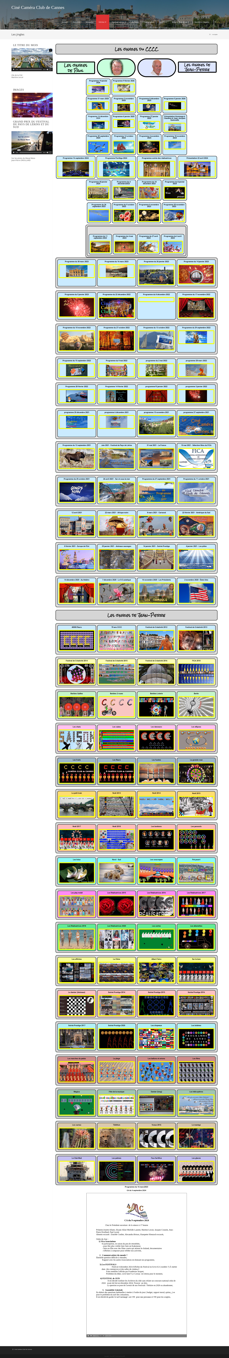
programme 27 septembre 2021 (196, 412)
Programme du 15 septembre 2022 (77, 361)
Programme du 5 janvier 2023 (77, 294)
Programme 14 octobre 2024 (123, 137)
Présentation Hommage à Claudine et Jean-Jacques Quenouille (174, 118)
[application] (32, 59)
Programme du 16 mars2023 (136, 1187)
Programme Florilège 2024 (116, 158)
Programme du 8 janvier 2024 (175, 183)
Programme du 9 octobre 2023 (124, 206)
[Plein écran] (50, 69)
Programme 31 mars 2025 (98, 99)
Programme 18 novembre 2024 (174, 137)
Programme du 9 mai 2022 (116, 361)
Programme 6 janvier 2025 (123, 116)
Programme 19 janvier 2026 (98, 82)
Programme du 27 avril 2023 (148, 237)
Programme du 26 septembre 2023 (99, 206)
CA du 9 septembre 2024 (136, 1190)
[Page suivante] (91, 1336)
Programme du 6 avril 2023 (173, 237)
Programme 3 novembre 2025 (124, 99)
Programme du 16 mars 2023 (116, 261)
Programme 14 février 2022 (116, 386)
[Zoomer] (103, 1336)
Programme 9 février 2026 (123, 81)
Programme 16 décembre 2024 (98, 117)
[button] (32, 59)
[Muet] (47, 69)
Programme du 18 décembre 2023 (149, 183)
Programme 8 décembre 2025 (149, 99)
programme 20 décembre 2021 (76, 412)
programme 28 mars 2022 (196, 361)
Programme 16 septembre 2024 (76, 158)
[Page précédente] (88, 1336)
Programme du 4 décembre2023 (124, 183)
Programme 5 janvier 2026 (174, 99)
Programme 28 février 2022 (76, 386)
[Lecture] (14, 69)
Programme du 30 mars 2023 (77, 261)
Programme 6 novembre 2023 (149, 206)
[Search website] (215, 22)
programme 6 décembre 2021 (117, 412)
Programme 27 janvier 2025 (149, 117)
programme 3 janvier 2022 (196, 386)
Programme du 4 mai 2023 (124, 237)
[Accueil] (209, 34)
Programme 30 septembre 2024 (98, 137)
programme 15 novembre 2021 (156, 412)
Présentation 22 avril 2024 (197, 158)
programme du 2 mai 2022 (156, 361)
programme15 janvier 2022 (156, 386)
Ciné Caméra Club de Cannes (37, 7)
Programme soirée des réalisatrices (156, 158)
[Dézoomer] (100, 1336)
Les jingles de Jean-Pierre (197, 67)
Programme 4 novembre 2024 (149, 137)
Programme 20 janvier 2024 (98, 183)
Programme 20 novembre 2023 (174, 206)
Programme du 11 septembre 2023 (100, 237)
